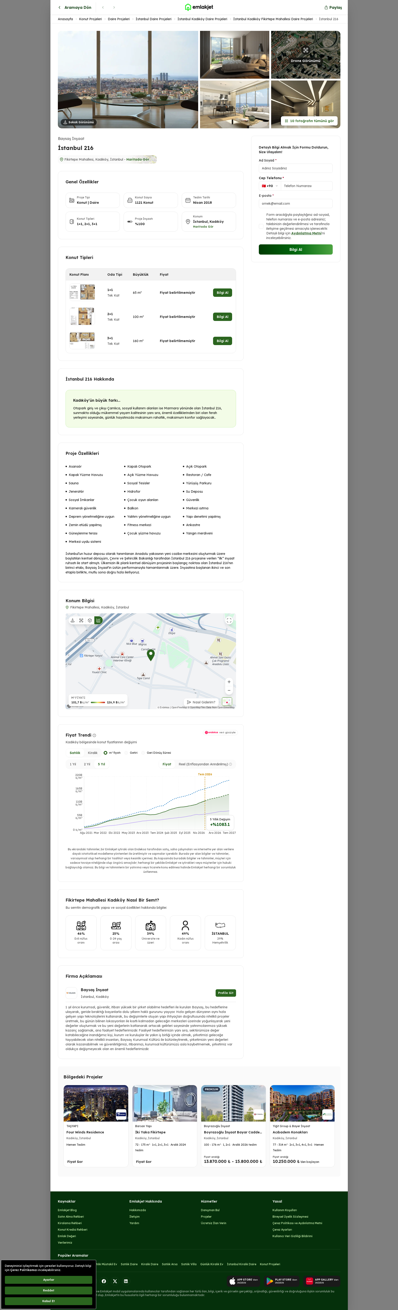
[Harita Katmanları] (227, 701)
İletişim (134, 1216)
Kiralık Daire (149, 1264)
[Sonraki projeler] (330, 1127)
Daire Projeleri (119, 19)
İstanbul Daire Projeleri (153, 19)
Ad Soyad (267, 160)
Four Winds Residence (85, 1132)
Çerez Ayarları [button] (282, 1229)
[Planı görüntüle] (82, 292)
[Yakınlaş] (229, 682)
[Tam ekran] (229, 620)
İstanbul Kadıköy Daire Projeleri (202, 19)
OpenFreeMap (185, 707)
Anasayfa (65, 19)
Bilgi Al (222, 293)
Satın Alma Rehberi (71, 1216)
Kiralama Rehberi (70, 1223)
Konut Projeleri (90, 19)
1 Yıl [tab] (73, 764)
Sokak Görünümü (81, 122)
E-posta (266, 196)
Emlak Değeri (67, 1236)
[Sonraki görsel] (191, 79)
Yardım (134, 1223)
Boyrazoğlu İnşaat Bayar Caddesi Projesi (233, 1134)
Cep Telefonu (271, 178)
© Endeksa (169, 707)
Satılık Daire (129, 1264)
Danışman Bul (210, 1210)
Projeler (206, 1216)
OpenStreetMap (226, 707)
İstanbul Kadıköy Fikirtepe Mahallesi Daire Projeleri (273, 19)
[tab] (75, 753)
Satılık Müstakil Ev (104, 1264)
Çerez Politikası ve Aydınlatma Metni (297, 1223)
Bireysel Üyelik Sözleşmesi (290, 1216)
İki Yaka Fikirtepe (150, 1132)
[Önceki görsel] (65, 79)
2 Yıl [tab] (87, 764)
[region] (151, 661)
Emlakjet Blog (67, 1210)
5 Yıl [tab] (101, 764)
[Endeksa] (75, 706)
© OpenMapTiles (202, 707)
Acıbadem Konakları (290, 1132)
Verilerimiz (65, 1242)
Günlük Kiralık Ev (211, 1264)
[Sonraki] (114, 7)
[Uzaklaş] (229, 690)
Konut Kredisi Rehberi (72, 1229)
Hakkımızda (137, 1210)
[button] (199, 79)
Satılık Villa (189, 1264)
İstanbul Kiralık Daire (241, 1264)
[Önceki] (103, 7)
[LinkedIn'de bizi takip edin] (126, 1281)
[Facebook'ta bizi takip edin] (104, 1281)
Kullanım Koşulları (285, 1210)
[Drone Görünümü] (81, 620)
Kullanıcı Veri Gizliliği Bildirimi (292, 1236)
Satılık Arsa (170, 1264)
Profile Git (226, 993)
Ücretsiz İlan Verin (213, 1223)
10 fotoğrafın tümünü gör (312, 121)
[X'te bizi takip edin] (115, 1281)
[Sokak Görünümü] (73, 620)
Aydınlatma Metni (306, 233)
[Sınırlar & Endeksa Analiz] (98, 620)
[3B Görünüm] (90, 620)
